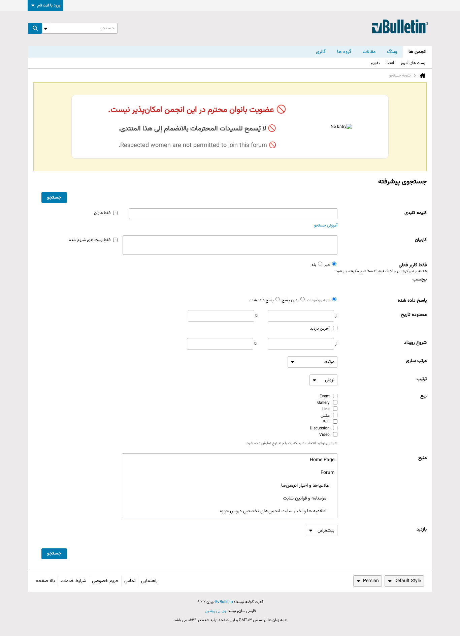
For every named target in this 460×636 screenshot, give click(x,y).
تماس (129, 581)
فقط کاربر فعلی (382, 268)
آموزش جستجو (325, 225)
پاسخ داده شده (412, 300)
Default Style (407, 581)
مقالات (369, 52)
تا (256, 316)
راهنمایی (149, 581)
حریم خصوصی (105, 581)
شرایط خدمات (73, 581)
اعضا (390, 63)
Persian (371, 581)
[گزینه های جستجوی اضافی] (45, 28)
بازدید (422, 529)
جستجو (54, 197)
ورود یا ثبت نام (48, 5)
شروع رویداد (415, 342)
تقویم (375, 63)
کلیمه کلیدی (415, 213)
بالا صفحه (45, 581)
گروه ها (344, 52)
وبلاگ (392, 52)
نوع (423, 396)
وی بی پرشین (215, 611)
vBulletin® (224, 602)
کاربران (421, 240)
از (335, 316)
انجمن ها (417, 52)
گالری (321, 52)
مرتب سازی (416, 361)
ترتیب (422, 379)
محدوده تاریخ (414, 315)
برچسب (420, 279)
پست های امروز (413, 63)
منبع (422, 458)
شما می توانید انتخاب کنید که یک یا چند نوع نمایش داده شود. (291, 443)
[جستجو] (35, 28)
